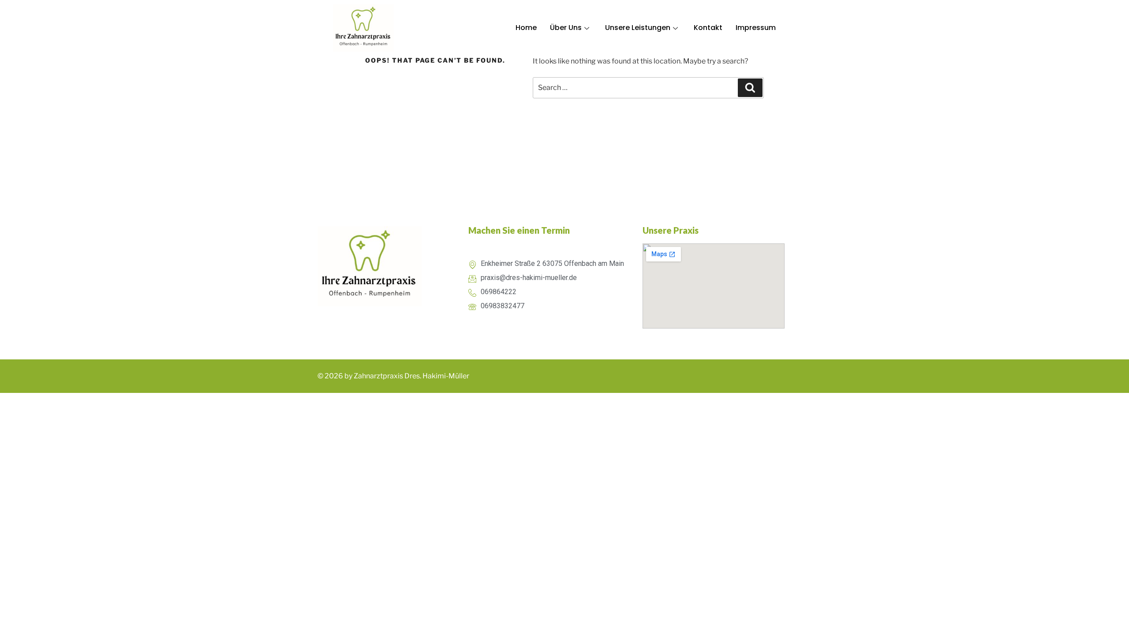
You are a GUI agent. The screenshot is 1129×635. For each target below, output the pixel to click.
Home (526, 27)
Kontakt (708, 27)
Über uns (566, 27)
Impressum (756, 27)
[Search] (750, 87)
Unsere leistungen (637, 27)
